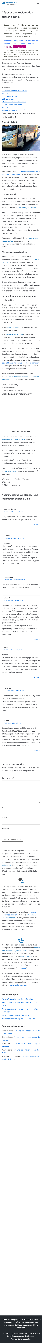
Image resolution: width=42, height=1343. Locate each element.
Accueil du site (8, 1333)
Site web (5, 828)
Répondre (37, 524)
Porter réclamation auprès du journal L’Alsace (20, 1019)
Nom (3, 807)
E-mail (4, 818)
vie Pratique (21, 968)
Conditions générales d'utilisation (20, 1336)
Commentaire (8, 778)
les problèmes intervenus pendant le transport (20, 363)
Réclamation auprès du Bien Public (16, 1015)
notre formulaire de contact (19, 985)
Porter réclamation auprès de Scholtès (17, 999)
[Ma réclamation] (10, 4)
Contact (19, 1333)
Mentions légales (31, 1333)
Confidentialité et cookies (21, 1339)
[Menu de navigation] (37, 3)
